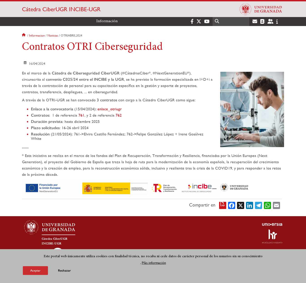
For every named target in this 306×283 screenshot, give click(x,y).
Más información (154, 262)
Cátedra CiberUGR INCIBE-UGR (61, 9)
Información (107, 21)
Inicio (24, 35)
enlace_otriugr (109, 109)
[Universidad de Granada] (260, 9)
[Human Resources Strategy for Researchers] (272, 236)
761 (81, 115)
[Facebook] (231, 205)
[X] (240, 205)
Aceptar (35, 270)
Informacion (37, 35)
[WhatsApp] (267, 205)
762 (119, 115)
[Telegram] (258, 205)
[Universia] (272, 224)
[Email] (276, 205)
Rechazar (64, 270)
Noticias (52, 35)
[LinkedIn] (249, 205)
